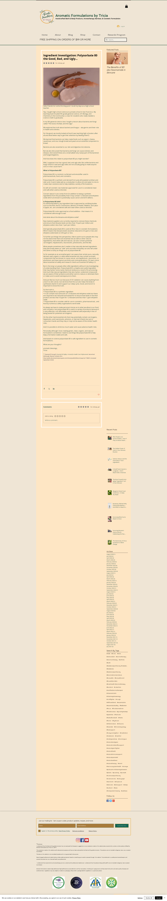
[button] (126, 6)
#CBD (108, 653)
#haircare (117, 714)
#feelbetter (123, 705)
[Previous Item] (110, 58)
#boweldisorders (112, 681)
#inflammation (111, 724)
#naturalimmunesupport (114, 754)
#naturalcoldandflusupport (115, 745)
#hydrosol (115, 721)
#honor (109, 721)
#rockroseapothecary (114, 775)
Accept (159, 898)
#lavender (110, 727)
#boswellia (110, 678)
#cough (118, 699)
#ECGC (113, 653)
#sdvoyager (121, 779)
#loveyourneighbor (113, 733)
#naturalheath (111, 751)
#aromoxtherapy (112, 660)
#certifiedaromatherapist (115, 690)
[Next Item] (125, 58)
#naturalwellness (112, 760)
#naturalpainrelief (112, 757)
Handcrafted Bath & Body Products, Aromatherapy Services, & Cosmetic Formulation (87, 19)
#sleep (125, 785)
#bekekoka (110, 669)
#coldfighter (110, 699)
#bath (108, 663)
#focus (109, 708)
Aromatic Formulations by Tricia (81, 15)
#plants (109, 772)
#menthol (118, 736)
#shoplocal (118, 782)
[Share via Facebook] (44, 389)
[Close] (165, 897)
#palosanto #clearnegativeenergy (117, 769)
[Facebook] (82, 840)
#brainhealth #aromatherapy (116, 684)
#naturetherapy (112, 763)
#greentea (110, 714)
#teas (115, 788)
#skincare (110, 785)
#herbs (120, 718)
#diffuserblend (111, 702)
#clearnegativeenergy (114, 696)
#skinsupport (118, 785)
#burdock (110, 687)
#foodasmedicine (117, 708)
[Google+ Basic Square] (113, 801)
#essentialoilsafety (112, 705)
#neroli (120, 763)
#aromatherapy (121, 657)
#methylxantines (112, 739)
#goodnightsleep (122, 711)
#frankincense (111, 711)
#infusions (120, 724)
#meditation (124, 733)
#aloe (119, 653)
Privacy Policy (76, 898)
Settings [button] (140, 898)
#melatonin (110, 736)
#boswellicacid (119, 678)
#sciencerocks (111, 779)
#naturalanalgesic (112, 742)
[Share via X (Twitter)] (49, 389)
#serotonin (110, 782)
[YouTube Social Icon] (87, 840)
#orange (125, 766)
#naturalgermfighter (113, 748)
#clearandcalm (111, 693)
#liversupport (111, 730)
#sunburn (110, 788)
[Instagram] (78, 840)
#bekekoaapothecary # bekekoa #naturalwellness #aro (117, 666)
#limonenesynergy (120, 727)
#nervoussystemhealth (114, 766)
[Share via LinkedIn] (54, 389)
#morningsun (122, 739)
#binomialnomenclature (114, 675)
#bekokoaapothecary (114, 672)
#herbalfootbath (112, 718)
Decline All (149, 898)
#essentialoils (121, 702)
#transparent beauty (113, 791)
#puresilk (123, 772)
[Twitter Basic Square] (110, 801)
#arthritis (121, 660)
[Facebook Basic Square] (108, 801)
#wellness (124, 791)
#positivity (116, 772)
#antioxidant (111, 657)
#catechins (117, 687)
